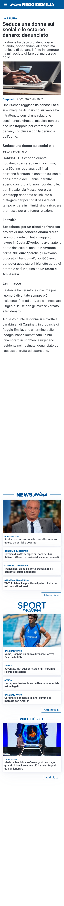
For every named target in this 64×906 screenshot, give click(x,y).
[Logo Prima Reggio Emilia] (32, 4)
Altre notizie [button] (51, 595)
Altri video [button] (52, 777)
